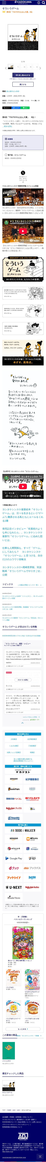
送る (26, 108)
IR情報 (12, 1117)
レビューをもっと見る (30, 717)
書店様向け (20, 1119)
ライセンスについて (8, 1119)
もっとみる (22, 1029)
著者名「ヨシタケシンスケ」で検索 (27, 1036)
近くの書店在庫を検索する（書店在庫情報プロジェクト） (23, 760)
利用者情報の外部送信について (12, 1127)
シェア (17, 108)
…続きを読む (7, 126)
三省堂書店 (32, 746)
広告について (27, 1117)
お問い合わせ (36, 1122)
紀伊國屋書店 (32, 739)
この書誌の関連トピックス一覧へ (28, 585)
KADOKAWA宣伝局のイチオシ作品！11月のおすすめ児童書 (21, 636)
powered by (26, 720)
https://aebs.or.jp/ (7, 1152)
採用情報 (18, 1117)
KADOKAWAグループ (9, 1122)
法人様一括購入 (30, 1119)
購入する (23, 84)
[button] (39, 68)
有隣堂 (32, 752)
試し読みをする (24, 75)
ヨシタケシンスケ (12, 91)
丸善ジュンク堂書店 (14, 752)
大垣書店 (14, 739)
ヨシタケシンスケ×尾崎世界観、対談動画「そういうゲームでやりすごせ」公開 (22, 571)
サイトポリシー (23, 1124)
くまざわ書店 (13, 746)
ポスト (8, 108)
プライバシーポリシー (9, 1124)
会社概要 (5, 1117)
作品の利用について (24, 1122)
